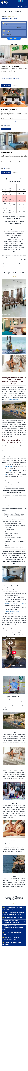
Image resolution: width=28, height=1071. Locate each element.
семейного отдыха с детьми (18, 497)
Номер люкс (6, 153)
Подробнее (15, 85)
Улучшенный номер (10, 109)
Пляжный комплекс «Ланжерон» (12, 611)
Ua (22, 1)
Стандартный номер (10, 66)
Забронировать (6, 85)
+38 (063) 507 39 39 (22, 6)
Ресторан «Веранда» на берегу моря (14, 603)
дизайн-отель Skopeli (13, 399)
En (19, 1)
